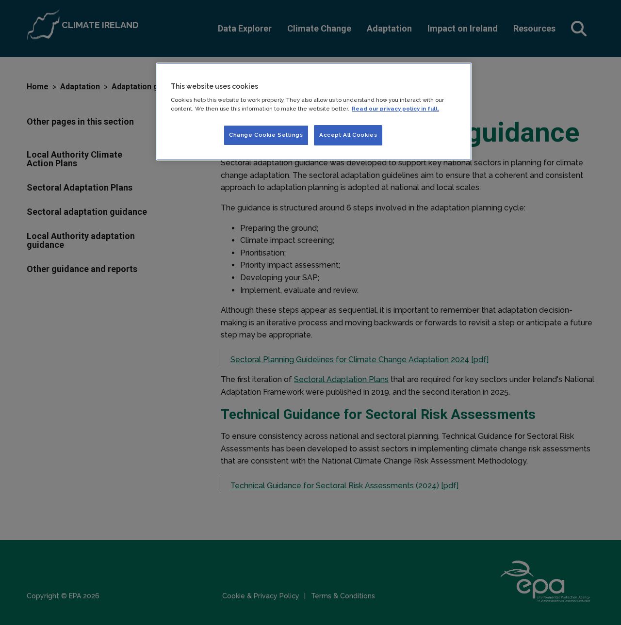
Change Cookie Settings (266, 134)
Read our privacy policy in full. (395, 108)
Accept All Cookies (348, 134)
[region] (314, 111)
